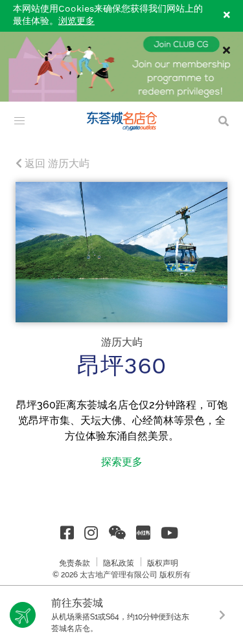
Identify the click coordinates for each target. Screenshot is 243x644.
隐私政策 (118, 563)
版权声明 (162, 563)
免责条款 (74, 563)
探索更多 (122, 462)
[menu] (19, 121)
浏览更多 (76, 21)
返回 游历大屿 (55, 163)
